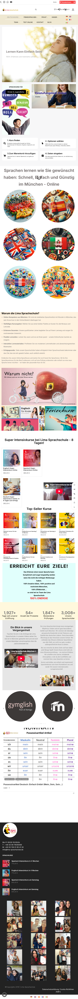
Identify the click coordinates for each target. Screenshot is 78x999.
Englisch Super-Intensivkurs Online (10, 469)
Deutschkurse (12, 17)
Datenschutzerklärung (50, 989)
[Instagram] (4, 2)
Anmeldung (54, 2)
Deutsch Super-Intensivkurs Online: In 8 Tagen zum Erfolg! (11, 498)
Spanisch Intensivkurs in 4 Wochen (25, 861)
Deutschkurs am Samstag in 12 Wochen (48, 532)
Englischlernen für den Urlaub (28, 557)
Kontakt (40, 22)
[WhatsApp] (8, 2)
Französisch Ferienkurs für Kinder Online (66, 532)
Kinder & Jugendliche (16, 92)
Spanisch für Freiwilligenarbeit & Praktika (10, 557)
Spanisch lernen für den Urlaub (10, 532)
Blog (49, 22)
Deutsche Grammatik (22, 779)
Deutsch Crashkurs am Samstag (47, 557)
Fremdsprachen (30, 17)
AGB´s (58, 992)
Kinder (54, 17)
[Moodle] (20, 706)
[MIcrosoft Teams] (58, 706)
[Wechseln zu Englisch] (71, 16)
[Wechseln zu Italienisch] (67, 22)
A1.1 (4, 529)
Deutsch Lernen (9, 779)
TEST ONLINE (28, 22)
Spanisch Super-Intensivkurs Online (30, 469)
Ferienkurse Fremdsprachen (66, 557)
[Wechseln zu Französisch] (71, 19)
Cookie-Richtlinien (67, 989)
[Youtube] (11, 2)
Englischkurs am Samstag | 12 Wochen (29, 532)
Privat (44, 17)
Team (16, 22)
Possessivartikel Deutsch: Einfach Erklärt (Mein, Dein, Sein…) (33, 784)
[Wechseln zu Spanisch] (67, 19)
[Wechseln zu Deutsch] (31, 996)
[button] (61, 2)
